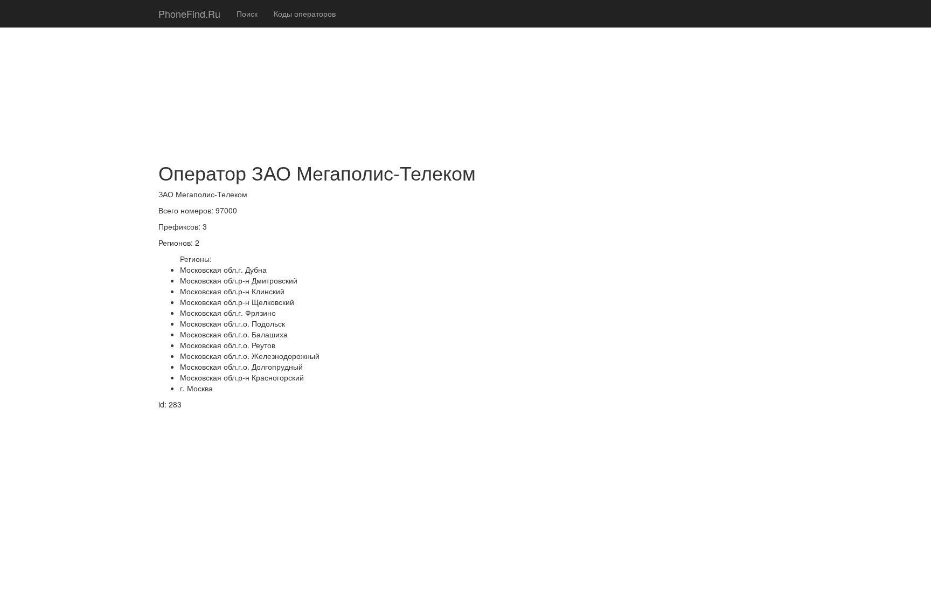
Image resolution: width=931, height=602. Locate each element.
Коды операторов (305, 13)
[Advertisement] (465, 75)
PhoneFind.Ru (189, 13)
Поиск (247, 13)
